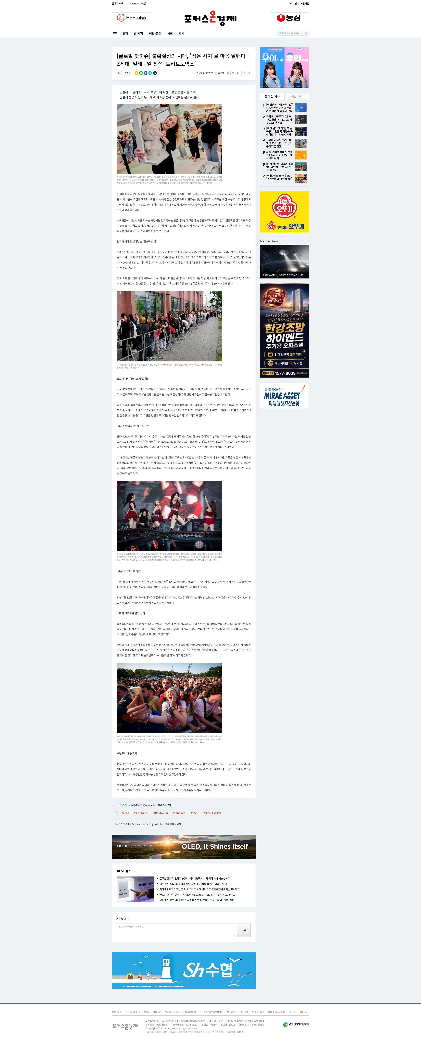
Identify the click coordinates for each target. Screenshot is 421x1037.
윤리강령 (244, 1012)
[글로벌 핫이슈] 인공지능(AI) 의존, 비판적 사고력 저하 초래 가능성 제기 (194, 878)
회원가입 (304, 3)
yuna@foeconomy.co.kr (142, 805)
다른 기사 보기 (164, 805)
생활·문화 (155, 33)
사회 (170, 33)
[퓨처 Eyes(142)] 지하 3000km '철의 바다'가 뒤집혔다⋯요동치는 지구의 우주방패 (285, 275)
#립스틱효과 (179, 812)
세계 (181, 33)
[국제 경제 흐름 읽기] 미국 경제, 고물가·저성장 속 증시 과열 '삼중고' (193, 884)
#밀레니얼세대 (141, 812)
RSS (305, 1012)
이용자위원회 (258, 1012)
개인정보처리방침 (172, 1012)
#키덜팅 (194, 812)
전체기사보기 (118, 3)
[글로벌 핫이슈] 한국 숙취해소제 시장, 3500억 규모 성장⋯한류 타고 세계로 (197, 894)
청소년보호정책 (191, 1012)
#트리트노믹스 (161, 812)
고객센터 (292, 1012)
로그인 (293, 3)
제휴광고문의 (131, 1012)
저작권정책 (231, 1012)
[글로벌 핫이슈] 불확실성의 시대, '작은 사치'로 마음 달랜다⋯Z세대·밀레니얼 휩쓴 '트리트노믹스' (184, 59)
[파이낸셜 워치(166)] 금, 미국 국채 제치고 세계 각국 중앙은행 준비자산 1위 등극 (199, 889)
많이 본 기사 (272, 96)
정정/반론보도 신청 (276, 1012)
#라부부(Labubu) (212, 812)
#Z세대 (125, 812)
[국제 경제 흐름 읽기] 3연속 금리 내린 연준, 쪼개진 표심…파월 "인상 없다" (196, 900)
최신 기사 (296, 96)
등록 (244, 930)
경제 (125, 33)
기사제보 (145, 1012)
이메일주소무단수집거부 (212, 1012)
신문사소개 (116, 1012)
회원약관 (157, 1012)
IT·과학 (138, 33)
